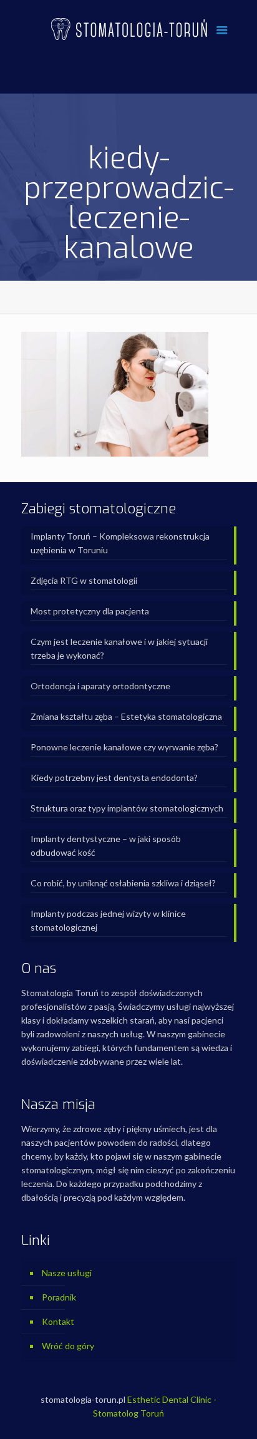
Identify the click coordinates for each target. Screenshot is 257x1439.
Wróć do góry (68, 1345)
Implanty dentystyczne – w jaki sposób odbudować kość (106, 845)
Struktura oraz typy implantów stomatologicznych (127, 808)
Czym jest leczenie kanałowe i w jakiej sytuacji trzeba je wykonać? (119, 648)
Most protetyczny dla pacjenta (90, 611)
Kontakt (58, 1321)
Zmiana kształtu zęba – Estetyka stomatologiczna (126, 716)
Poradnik (59, 1297)
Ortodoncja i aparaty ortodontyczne (100, 686)
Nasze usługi (67, 1272)
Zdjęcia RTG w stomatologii (84, 580)
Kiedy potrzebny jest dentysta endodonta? (114, 777)
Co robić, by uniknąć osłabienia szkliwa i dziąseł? (123, 883)
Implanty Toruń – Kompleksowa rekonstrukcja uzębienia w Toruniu (120, 543)
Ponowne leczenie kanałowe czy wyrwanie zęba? (124, 747)
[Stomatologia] (128, 28)
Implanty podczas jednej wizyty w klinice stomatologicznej (108, 920)
